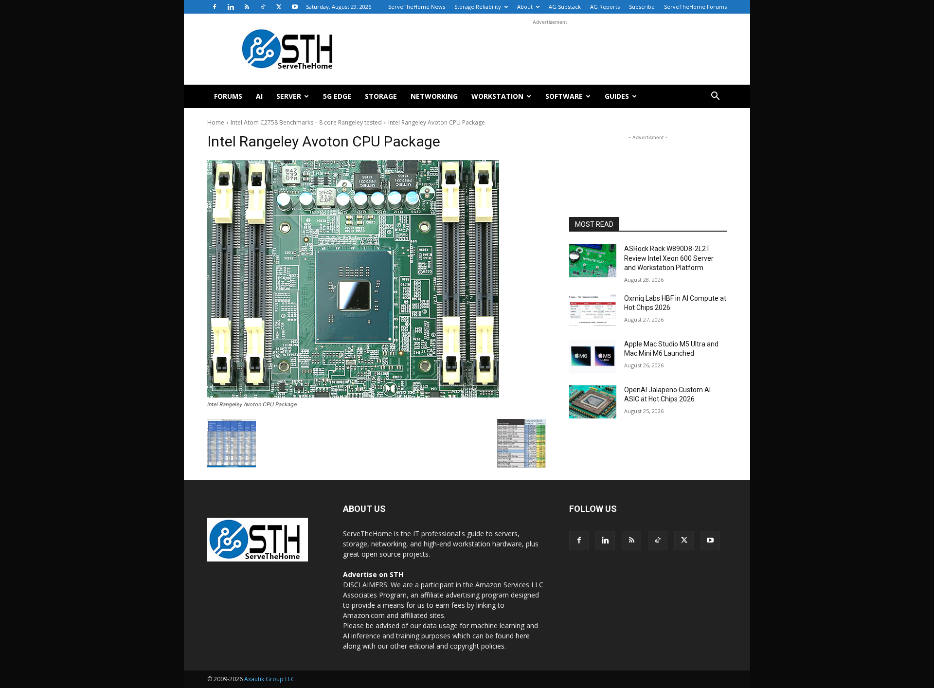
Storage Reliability (477, 6)
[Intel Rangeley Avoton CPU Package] (376, 279)
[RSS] (246, 7)
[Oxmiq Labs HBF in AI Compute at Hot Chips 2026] (592, 310)
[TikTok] (262, 7)
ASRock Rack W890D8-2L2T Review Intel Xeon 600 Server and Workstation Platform (669, 258)
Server (288, 96)
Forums (228, 96)
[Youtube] (294, 7)
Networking (434, 96)
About (525, 6)
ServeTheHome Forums (695, 6)
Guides (617, 96)
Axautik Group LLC (269, 679)
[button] (715, 97)
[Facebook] (214, 7)
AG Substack (565, 6)
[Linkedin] (230, 7)
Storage (381, 96)
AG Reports (605, 6)
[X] (278, 7)
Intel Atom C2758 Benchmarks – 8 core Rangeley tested (306, 122)
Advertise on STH (373, 574)
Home (215, 122)
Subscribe (642, 6)
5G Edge (337, 96)
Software (564, 96)
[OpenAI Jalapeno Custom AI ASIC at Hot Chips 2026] (592, 401)
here (523, 635)
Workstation (497, 96)
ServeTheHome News (416, 6)
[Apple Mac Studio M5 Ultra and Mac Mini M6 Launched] (592, 356)
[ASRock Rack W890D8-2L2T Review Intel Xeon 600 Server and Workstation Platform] (592, 260)
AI (259, 96)
